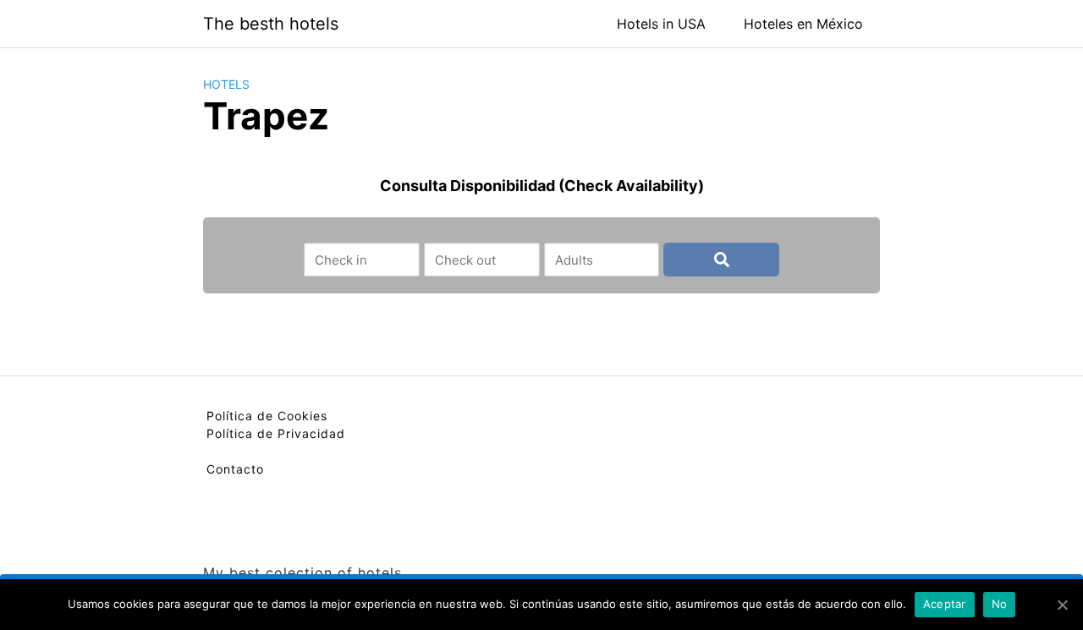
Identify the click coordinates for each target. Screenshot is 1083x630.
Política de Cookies (266, 415)
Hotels (226, 84)
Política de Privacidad (275, 433)
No (1000, 604)
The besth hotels (270, 23)
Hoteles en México (803, 23)
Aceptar (944, 604)
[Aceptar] (1061, 604)
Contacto (235, 469)
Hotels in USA (661, 23)
